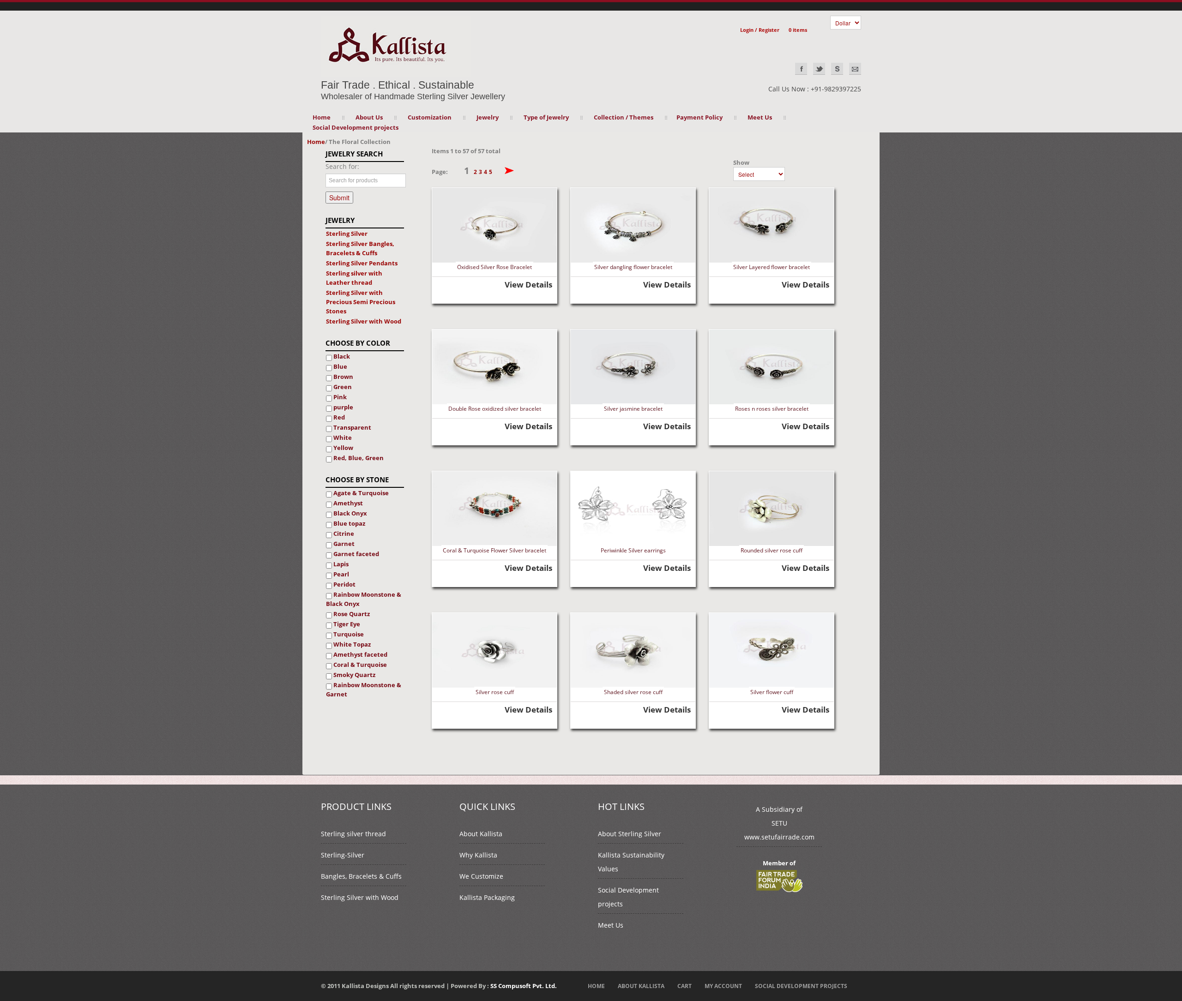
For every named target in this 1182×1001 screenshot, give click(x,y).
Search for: (342, 166)
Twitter (819, 69)
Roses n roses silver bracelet (771, 409)
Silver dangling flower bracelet (633, 267)
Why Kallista (478, 855)
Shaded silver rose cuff (633, 692)
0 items (798, 29)
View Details (528, 284)
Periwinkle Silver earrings (633, 550)
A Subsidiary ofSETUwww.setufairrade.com (779, 823)
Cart (684, 986)
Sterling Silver (347, 233)
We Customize (481, 876)
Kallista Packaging (487, 897)
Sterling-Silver (342, 855)
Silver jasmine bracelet (633, 409)
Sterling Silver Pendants (362, 263)
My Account (723, 986)
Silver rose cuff (495, 692)
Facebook (801, 69)
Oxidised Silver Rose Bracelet (494, 267)
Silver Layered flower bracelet (771, 267)
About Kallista (480, 833)
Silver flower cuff (771, 692)
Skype (837, 69)
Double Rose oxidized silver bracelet (494, 409)
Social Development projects (355, 127)
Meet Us (610, 925)
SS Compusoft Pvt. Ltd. (523, 986)
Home (322, 117)
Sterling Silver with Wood (363, 321)
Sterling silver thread (353, 833)
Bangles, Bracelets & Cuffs (361, 876)
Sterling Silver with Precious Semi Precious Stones (360, 301)
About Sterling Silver (629, 833)
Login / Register (759, 29)
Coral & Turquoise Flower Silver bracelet (494, 550)
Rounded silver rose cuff (771, 550)
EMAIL (855, 69)
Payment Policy (699, 117)
